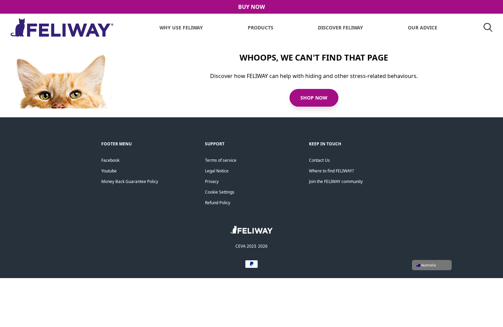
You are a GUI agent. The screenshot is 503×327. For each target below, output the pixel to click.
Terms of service (220, 160)
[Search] (487, 27)
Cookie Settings (219, 192)
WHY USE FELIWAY (181, 27)
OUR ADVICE (422, 27)
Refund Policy (217, 203)
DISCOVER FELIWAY (340, 27)
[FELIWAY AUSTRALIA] (252, 232)
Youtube (109, 171)
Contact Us (319, 160)
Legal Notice (217, 171)
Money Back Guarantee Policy (129, 181)
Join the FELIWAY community (336, 181)
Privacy (212, 181)
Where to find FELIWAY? (331, 171)
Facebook (110, 160)
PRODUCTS (260, 27)
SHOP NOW (313, 97)
